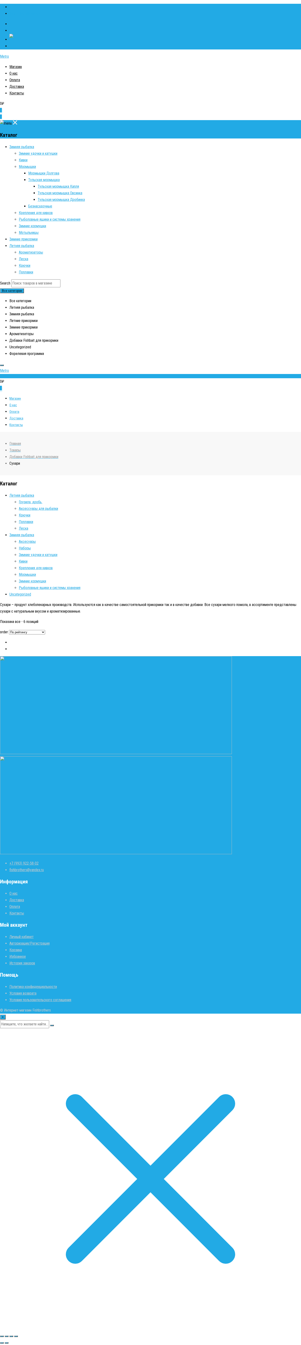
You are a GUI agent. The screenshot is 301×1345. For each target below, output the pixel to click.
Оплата (14, 80)
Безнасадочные (40, 206)
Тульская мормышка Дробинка (61, 199)
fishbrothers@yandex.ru (26, 13)
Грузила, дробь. (30, 502)
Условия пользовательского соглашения (40, 1000)
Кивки (23, 160)
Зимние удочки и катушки (38, 153)
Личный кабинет (21, 937)
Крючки (24, 265)
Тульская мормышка (44, 180)
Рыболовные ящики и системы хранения (49, 219)
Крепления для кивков (36, 213)
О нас (13, 73)
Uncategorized (20, 594)
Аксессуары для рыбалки (38, 508)
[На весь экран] (6, 1336)
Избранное (17, 956)
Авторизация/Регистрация (29, 943)
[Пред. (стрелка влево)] (2, 1343)
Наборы (25, 548)
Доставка (16, 86)
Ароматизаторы (31, 252)
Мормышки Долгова (43, 173)
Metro (4, 56)
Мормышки (27, 166)
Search (5, 283)
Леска (23, 259)
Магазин (15, 67)
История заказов (22, 963)
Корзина (15, 950)
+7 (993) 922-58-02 (24, 7)
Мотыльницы (29, 232)
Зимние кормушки (32, 226)
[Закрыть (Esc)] (16, 1336)
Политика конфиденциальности (33, 986)
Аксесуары (27, 541)
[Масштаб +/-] (2, 1336)
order (4, 632)
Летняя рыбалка (21, 246)
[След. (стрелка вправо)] (6, 1343)
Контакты (16, 93)
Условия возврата (22, 993)
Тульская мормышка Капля (58, 186)
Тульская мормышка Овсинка (60, 193)
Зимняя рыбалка (21, 147)
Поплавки (26, 272)
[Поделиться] (11, 1336)
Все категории (12, 291)
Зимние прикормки (23, 239)
